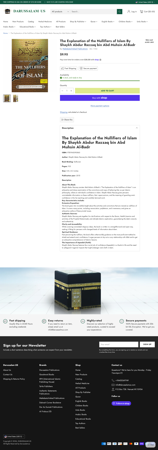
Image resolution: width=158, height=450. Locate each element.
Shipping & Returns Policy (14, 379)
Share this (68, 119)
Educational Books (83, 418)
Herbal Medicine (82, 383)
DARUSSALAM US (24, 441)
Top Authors (80, 423)
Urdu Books (80, 410)
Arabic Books (81, 414)
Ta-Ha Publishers (46, 386)
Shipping (63, 112)
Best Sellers (80, 427)
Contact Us (7, 374)
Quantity (63, 85)
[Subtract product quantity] (62, 90)
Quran (78, 396)
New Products (81, 374)
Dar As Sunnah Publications (50, 407)
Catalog (78, 379)
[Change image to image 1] (7, 98)
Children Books (81, 405)
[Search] (119, 11)
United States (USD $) (145, 2)
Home (5, 33)
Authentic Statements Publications (48, 392)
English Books (81, 401)
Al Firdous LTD (45, 411)
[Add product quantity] (71, 90)
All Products (80, 387)
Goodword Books (46, 374)
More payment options (100, 105)
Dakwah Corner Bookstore (50, 402)
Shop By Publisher (82, 392)
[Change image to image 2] (16, 98)
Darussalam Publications (49, 370)
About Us (7, 370)
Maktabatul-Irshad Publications (75, 48)
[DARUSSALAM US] (24, 11)
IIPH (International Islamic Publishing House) (49, 380)
